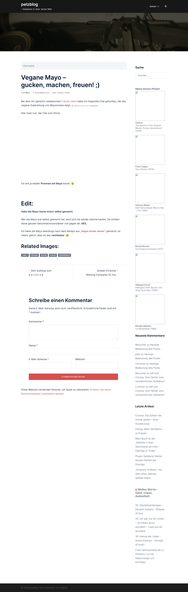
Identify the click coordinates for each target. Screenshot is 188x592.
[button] (166, 6)
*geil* (24, 255)
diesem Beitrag (85, 105)
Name (33, 345)
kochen (34, 255)
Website (80, 359)
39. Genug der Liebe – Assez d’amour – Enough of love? (149, 540)
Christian (140, 363)
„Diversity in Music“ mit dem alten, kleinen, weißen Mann (148, 473)
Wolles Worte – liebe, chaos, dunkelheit (146, 493)
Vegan (60, 93)
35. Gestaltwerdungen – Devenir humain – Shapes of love (149, 509)
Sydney (63, 587)
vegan (53, 255)
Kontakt (153, 6)
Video (67, 93)
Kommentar (36, 321)
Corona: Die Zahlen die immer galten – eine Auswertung (148, 419)
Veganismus (64, 255)
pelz (27, 93)
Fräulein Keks (69, 101)
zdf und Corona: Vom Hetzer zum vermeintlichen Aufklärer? (150, 377)
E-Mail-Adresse (39, 359)
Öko (54, 93)
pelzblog (29, 4)
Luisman (140, 386)
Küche (44, 255)
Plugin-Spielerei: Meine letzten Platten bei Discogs (148, 460)
